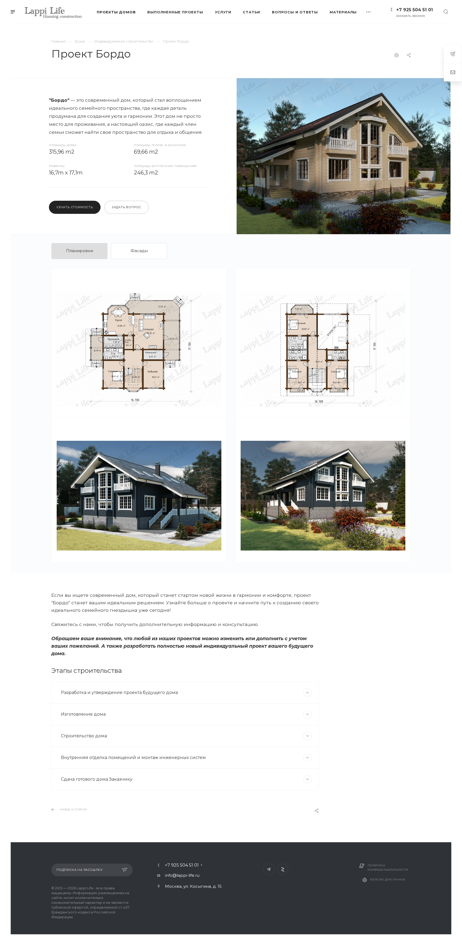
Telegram (269, 869)
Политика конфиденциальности (388, 867)
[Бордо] (344, 156)
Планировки (79, 250)
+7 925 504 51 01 (414, 9)
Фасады (139, 250)
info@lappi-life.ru (182, 875)
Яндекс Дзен (282, 869)
